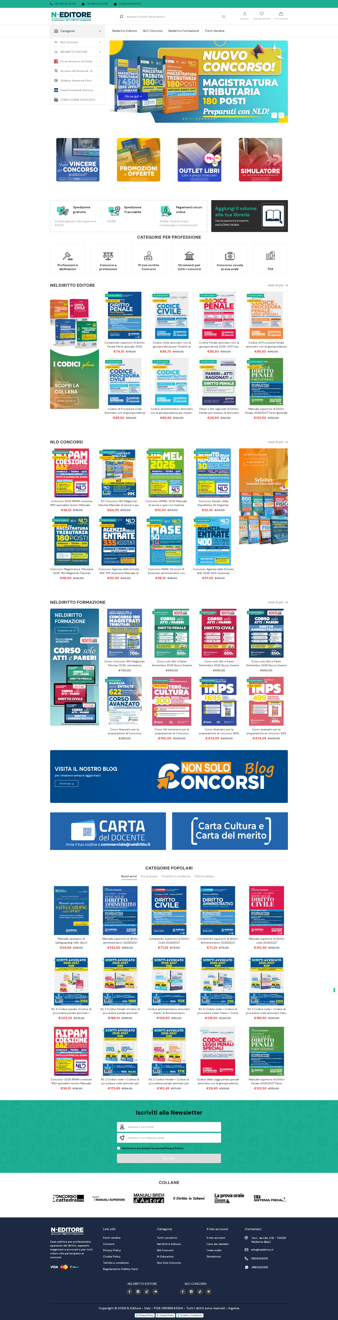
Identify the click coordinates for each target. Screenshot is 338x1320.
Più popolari (149, 876)
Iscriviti (169, 1158)
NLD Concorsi (152, 31)
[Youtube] (129, 1292)
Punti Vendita (214, 31)
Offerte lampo (204, 876)
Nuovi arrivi (129, 876)
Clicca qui (65, 783)
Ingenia (233, 1308)
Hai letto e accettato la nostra (152, 1148)
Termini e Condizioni (191, 1315)
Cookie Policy (166, 1315)
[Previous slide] (53, 1198)
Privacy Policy (173, 1148)
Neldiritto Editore (124, 31)
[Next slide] (284, 1198)
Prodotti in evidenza (176, 876)
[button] (274, 115)
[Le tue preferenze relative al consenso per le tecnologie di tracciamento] (334, 990)
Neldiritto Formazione (183, 31)
